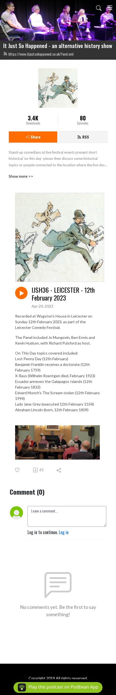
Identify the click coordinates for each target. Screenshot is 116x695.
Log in (64, 532)
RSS (85, 137)
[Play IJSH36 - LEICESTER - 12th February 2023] (21, 293)
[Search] (99, 7)
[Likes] (18, 470)
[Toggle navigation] (110, 7)
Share (35, 137)
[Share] (59, 470)
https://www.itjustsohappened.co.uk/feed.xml (40, 54)
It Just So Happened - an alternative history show (57, 46)
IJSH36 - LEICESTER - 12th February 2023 (63, 294)
